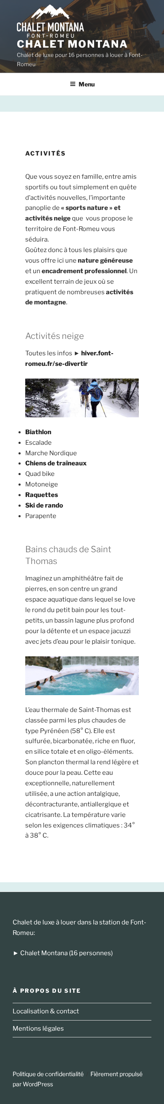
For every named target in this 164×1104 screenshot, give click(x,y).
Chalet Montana (72, 44)
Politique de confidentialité (48, 1073)
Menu (87, 84)
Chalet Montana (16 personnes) (66, 953)
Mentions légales (38, 1028)
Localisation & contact (46, 1011)
